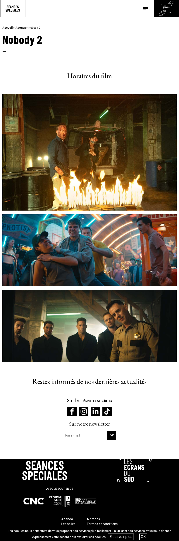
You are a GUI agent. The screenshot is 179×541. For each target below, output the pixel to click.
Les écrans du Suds (166, 8)
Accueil (7, 27)
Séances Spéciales (12, 8)
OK (143, 536)
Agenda (20, 27)
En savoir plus (121, 536)
